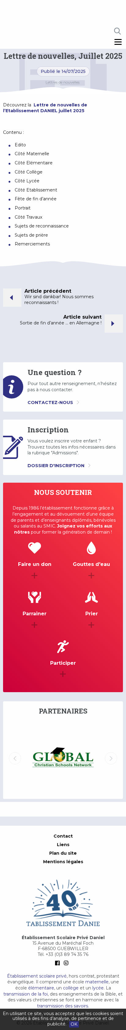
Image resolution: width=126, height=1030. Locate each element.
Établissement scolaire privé (37, 976)
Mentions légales (63, 861)
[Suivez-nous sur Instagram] (67, 963)
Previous (15, 758)
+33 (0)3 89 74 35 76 (67, 954)
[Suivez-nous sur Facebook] (58, 963)
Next (111, 758)
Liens (63, 844)
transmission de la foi (25, 994)
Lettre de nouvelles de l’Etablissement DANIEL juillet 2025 (45, 108)
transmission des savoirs (62, 1006)
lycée (98, 988)
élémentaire (41, 988)
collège (71, 988)
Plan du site (63, 853)
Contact (63, 836)
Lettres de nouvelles (63, 82)
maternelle (97, 982)
